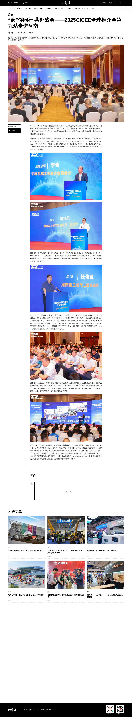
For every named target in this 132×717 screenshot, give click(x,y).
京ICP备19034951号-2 (47, 710)
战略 (18, 8)
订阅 (119, 2)
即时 (62, 8)
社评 (88, 8)
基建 (69, 8)
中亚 (30, 8)
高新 (41, 8)
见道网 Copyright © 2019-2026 (30, 710)
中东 (25, 8)
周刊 (83, 8)
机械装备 (77, 8)
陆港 (56, 8)
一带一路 (10, 8)
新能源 (49, 8)
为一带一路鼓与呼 (13, 3)
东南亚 (36, 8)
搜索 (26, 3)
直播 (93, 8)
